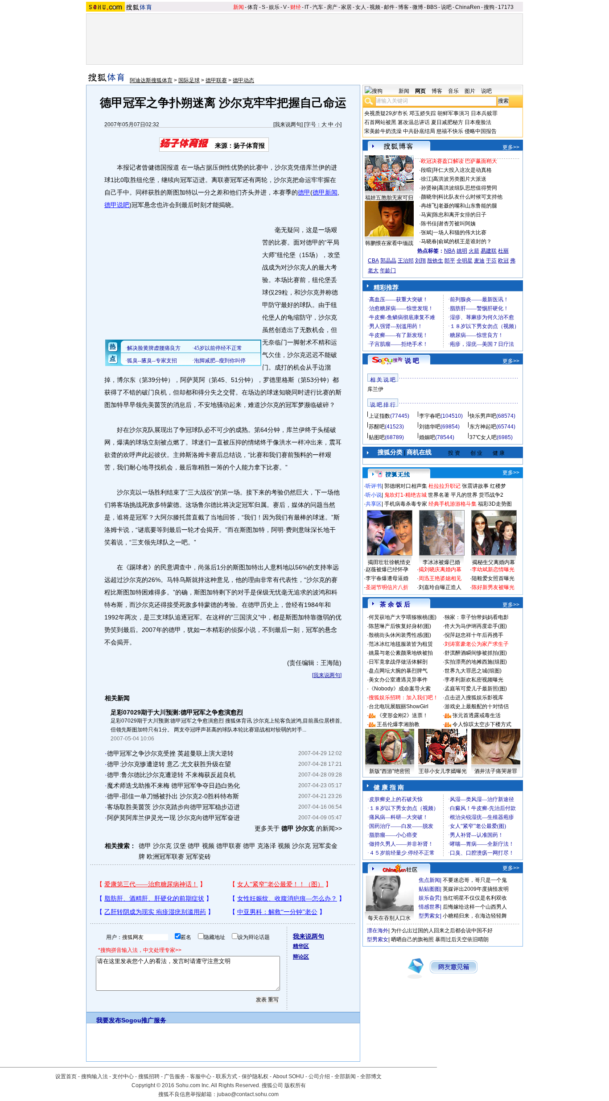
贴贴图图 (429, 889)
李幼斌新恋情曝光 (493, 569)
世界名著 (438, 495)
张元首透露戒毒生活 (477, 715)
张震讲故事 (475, 486)
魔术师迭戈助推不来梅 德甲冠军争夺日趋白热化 (173, 785)
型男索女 (429, 916)
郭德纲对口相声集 (405, 486)
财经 (295, 7)
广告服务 (174, 1076)
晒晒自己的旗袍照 (412, 939)
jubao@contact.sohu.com (248, 1094)
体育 (252, 7)
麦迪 (479, 261)
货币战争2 (491, 495)
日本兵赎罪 (484, 113)
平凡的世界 (464, 495)
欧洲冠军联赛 (165, 856)
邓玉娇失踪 (422, 113)
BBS (432, 7)
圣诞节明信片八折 (387, 587)
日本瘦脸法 (478, 122)
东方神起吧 (482, 427)
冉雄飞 (429, 206)
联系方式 (226, 1076)
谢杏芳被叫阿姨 (457, 223)
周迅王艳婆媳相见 (440, 578)
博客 (403, 7)
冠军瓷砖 (198, 856)
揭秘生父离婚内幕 (493, 562)
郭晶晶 (388, 261)
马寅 (426, 215)
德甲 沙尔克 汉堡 (162, 845)
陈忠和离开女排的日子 (459, 215)
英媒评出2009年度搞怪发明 (476, 889)
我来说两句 (288, 124)
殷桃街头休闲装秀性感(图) (400, 635)
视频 (375, 7)
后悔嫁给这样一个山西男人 (475, 907)
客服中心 (200, 1076)
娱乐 (274, 7)
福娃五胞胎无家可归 (389, 198)
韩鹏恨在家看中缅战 (389, 243)
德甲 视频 (201, 845)
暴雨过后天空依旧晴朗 (462, 939)
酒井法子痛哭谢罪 (495, 771)
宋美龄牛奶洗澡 (383, 131)
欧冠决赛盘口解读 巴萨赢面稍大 (459, 161)
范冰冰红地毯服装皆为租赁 (401, 644)
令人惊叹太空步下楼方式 (482, 724)
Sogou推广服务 (143, 1020)
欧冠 (503, 261)
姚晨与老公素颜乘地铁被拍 (401, 653)
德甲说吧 (116, 204)
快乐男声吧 (482, 416)
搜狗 (489, 7)
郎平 (449, 261)
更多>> (510, 147)
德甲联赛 (216, 80)
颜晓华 (429, 197)
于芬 (491, 261)
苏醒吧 (377, 427)
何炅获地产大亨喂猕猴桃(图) (402, 617)
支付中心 (123, 1076)
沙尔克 (301, 845)
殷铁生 (435, 261)
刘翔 (420, 261)
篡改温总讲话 (414, 122)
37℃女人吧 (483, 437)
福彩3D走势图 (495, 504)
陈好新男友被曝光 (493, 587)
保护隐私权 (255, 1076)
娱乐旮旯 (429, 898)
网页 (420, 91)
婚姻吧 (427, 437)
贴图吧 (377, 437)
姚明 (462, 251)
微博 (417, 7)
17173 (506, 7)
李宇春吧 (429, 416)
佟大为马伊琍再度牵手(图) (475, 626)
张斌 (426, 232)
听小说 (374, 495)
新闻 (238, 7)
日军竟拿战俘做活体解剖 (398, 662)
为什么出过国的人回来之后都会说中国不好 (442, 930)
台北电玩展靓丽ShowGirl (398, 706)
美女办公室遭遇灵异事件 (398, 680)
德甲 (304, 192)
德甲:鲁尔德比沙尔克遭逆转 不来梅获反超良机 (171, 774)
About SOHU (288, 1076)
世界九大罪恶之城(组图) (473, 671)
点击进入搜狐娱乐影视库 (473, 697)
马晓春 (429, 241)
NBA (449, 251)
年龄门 (388, 270)
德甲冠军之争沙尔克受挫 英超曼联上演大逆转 (170, 753)
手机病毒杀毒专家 (405, 504)
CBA (373, 261)
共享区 (374, 504)
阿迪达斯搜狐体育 (151, 80)
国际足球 (189, 80)
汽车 (318, 7)
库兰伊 (375, 389)
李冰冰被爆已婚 (441, 562)
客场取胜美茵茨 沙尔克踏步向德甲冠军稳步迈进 (173, 806)
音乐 (453, 91)
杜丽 (503, 251)
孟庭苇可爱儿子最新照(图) (475, 689)
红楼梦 (498, 486)
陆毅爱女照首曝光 (493, 578)
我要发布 (108, 1020)
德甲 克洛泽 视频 (266, 845)
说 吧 (412, 360)
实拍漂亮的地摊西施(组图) (475, 662)
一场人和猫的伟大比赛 (459, 232)
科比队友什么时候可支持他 (470, 197)
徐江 (426, 179)
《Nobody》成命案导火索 (400, 689)
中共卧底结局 (419, 131)
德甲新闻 (325, 192)
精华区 (301, 946)
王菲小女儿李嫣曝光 (443, 771)
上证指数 (379, 416)
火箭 (474, 251)
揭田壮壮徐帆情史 (389, 562)
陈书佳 (429, 223)
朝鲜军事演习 (453, 113)
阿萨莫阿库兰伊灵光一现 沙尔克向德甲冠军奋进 (173, 817)
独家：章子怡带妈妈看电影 (476, 617)
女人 (360, 7)
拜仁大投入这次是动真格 (462, 170)
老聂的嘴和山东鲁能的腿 (467, 206)
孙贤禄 (429, 188)
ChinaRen (467, 7)
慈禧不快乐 (449, 131)
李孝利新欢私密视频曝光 (473, 680)
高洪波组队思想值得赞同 (467, 188)
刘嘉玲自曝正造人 (440, 587)
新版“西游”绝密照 (389, 771)
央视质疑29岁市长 (386, 113)
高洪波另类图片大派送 (459, 179)
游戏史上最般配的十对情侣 (476, 706)
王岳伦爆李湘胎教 (398, 724)
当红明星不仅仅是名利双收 (475, 898)
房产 (332, 7)
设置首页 (66, 1076)
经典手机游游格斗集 (452, 504)
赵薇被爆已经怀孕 (387, 569)
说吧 (446, 7)
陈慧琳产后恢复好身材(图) (400, 626)
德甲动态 (243, 80)
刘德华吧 (429, 427)
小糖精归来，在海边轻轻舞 (475, 916)
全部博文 (371, 1076)
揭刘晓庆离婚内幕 (440, 569)
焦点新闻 (429, 880)
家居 (346, 7)
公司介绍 (319, 1076)
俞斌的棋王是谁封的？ (465, 241)
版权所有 (295, 1085)
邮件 (389, 7)
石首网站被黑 (380, 122)
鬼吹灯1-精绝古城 (405, 495)
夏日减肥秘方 (447, 122)
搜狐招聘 (149, 1076)
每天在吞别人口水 (389, 918)
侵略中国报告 (481, 131)
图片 (470, 91)
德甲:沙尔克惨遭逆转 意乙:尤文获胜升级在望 (169, 764)
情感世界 (429, 907)
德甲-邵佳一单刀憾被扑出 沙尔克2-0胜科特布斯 (173, 796)
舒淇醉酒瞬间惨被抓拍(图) (475, 653)
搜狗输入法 (94, 1076)
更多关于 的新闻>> (298, 828)
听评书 (374, 486)
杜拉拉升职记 (444, 486)
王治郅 (406, 261)
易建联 (489, 251)
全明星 (465, 261)
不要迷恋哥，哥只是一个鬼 (475, 880)
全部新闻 (345, 1076)
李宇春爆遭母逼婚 (387, 578)
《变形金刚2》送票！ (402, 715)
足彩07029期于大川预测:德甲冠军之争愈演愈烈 (177, 712)
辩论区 (301, 957)
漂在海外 (377, 930)
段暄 (426, 170)
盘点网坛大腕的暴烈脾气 (398, 671)
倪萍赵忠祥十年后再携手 (473, 635)
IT (306, 7)
